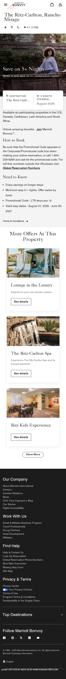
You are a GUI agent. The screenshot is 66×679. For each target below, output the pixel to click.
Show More (33, 454)
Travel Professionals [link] (14, 526)
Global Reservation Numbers (21, 168)
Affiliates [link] (7, 537)
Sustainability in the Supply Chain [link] (21, 600)
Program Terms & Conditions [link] (19, 596)
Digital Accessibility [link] (13, 508)
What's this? (43, 200)
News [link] (6, 497)
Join (39, 129)
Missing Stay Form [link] (13, 567)
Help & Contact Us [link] (13, 552)
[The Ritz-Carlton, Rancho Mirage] (5, 27)
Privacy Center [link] (11, 585)
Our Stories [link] (9, 504)
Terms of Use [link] (10, 593)
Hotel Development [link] (13, 533)
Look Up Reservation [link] (14, 556)
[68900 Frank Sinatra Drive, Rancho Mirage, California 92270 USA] (12, 27)
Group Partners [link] (11, 530)
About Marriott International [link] (18, 485)
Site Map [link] (8, 571)
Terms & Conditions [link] (13, 221)
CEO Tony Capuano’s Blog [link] (18, 500)
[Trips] (52, 4)
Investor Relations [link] (13, 493)
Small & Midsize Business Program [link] (22, 522)
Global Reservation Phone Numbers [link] (23, 559)
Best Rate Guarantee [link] (14, 563)
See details (21, 301)
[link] (17, 589)
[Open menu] (5, 4)
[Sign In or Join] (60, 4)
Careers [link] (7, 489)
